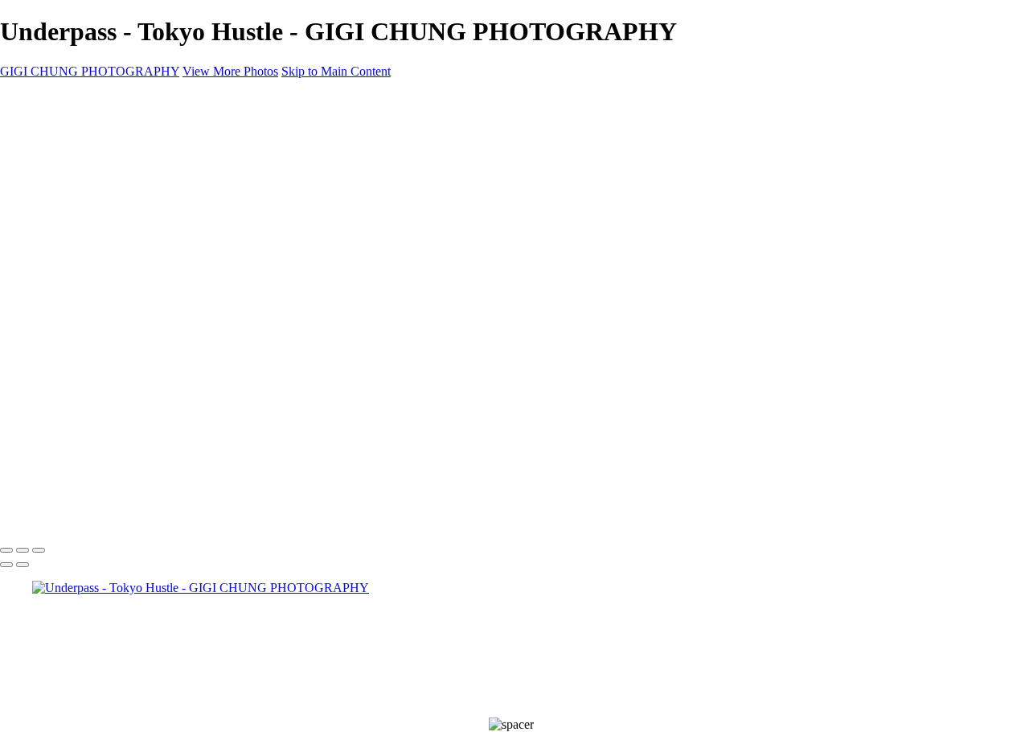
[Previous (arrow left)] (6, 564)
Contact (52, 256)
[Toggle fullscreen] (22, 550)
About (48, 242)
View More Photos (230, 71)
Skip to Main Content (336, 71)
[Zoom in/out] (38, 550)
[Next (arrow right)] (22, 564)
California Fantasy (78, 227)
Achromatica (64, 213)
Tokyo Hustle (66, 140)
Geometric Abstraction (89, 155)
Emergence (60, 198)
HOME (51, 126)
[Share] (38, 272)
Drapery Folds (68, 169)
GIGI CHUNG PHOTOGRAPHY (89, 71)
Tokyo (48, 184)
